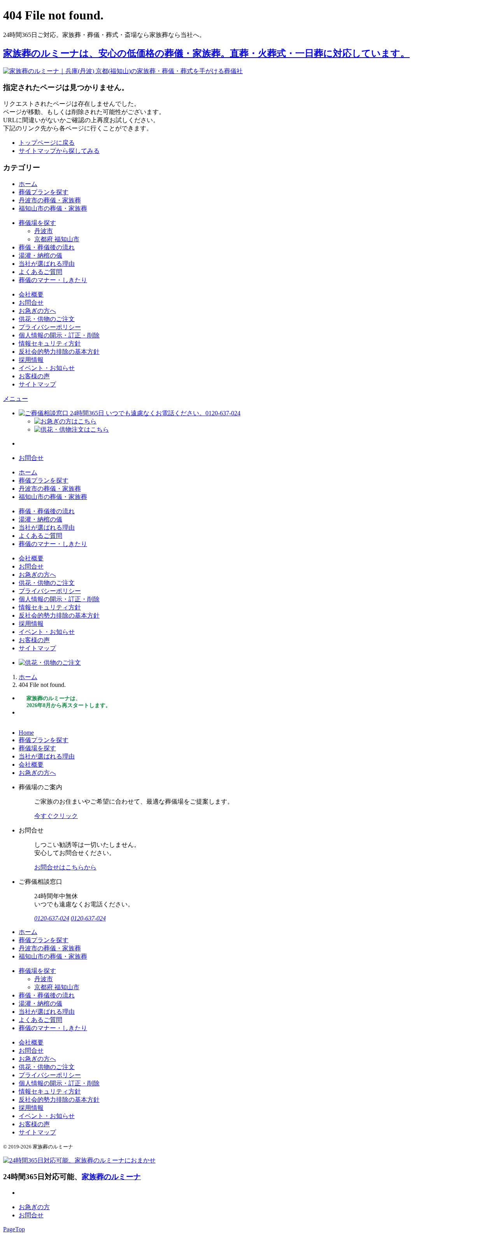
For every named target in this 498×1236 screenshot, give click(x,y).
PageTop (14, 1229)
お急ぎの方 (34, 1207)
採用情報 (31, 359)
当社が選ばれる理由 (47, 263)
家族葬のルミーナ (111, 1177)
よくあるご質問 (40, 272)
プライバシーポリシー (50, 327)
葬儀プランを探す (43, 192)
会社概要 (31, 294)
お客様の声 (34, 376)
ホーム (28, 184)
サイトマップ (37, 384)
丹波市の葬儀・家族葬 (50, 200)
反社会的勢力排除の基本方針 (59, 351)
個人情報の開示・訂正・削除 (59, 335)
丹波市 (43, 231)
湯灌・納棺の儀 (40, 255)
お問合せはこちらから (65, 867)
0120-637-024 (51, 918)
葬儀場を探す (37, 222)
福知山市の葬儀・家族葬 (53, 208)
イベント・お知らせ (47, 368)
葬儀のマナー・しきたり (53, 280)
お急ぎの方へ (37, 310)
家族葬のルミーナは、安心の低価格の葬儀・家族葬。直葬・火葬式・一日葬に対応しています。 (206, 53)
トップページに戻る (47, 142)
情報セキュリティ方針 (50, 343)
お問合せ (31, 302)
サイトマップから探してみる (59, 150)
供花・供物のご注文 (47, 319)
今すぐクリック (56, 816)
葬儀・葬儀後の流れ (47, 247)
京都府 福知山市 (56, 239)
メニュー (15, 398)
